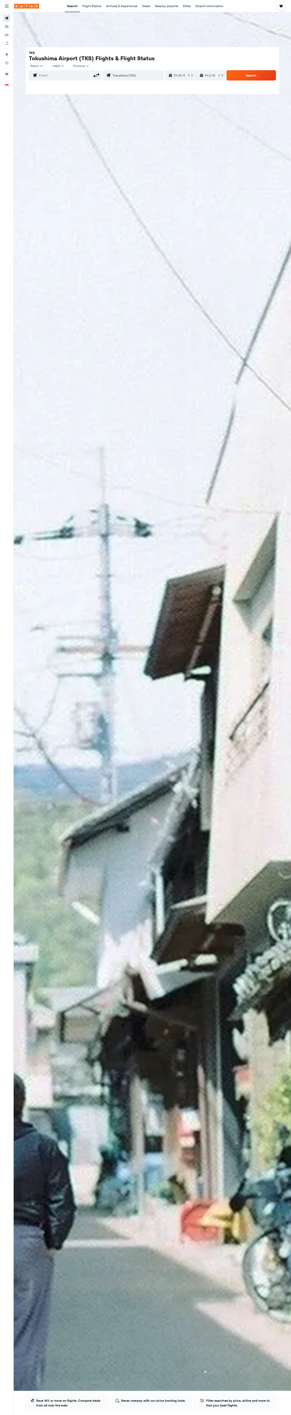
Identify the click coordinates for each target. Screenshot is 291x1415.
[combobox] (37, 66)
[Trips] (7, 74)
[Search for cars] (7, 35)
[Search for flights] (7, 18)
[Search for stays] (7, 27)
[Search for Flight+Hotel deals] (7, 43)
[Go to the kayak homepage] (26, 6)
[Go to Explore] (7, 54)
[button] (6, 6)
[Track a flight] (7, 63)
